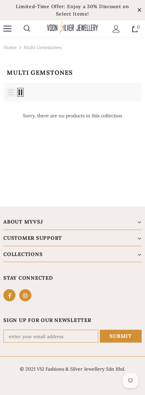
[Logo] (72, 28)
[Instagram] (25, 295)
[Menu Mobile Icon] (7, 29)
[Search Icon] (27, 28)
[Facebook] (9, 295)
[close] (139, 10)
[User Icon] (116, 28)
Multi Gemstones (42, 47)
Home (10, 47)
